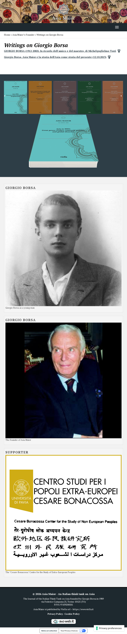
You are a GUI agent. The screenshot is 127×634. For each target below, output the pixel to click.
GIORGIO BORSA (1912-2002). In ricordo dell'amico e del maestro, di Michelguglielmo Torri (60, 51)
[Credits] (63, 621)
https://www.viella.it (83, 609)
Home (7, 34)
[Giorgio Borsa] (63, 247)
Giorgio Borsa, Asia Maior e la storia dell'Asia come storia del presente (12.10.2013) (55, 57)
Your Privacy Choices (69, 631)
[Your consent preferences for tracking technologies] (109, 628)
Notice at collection (49, 631)
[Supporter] (63, 512)
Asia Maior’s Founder (23, 34)
